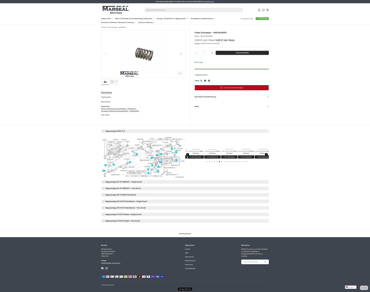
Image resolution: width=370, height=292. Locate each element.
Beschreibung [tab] (106, 92)
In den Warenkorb (242, 53)
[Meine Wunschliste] (263, 10)
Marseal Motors (110, 285)
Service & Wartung (145, 22)
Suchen (187, 249)
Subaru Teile (106, 19)
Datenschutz (189, 257)
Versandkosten (190, 268)
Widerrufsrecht (190, 261)
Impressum (189, 265)
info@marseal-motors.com (110, 263)
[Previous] (187, 154)
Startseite (104, 27)
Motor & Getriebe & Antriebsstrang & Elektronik (133, 19)
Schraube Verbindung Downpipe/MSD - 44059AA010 (120, 111)
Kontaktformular (209, 1)
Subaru (197, 36)
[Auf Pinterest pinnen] (209, 81)
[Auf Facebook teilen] (205, 81)
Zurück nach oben (185, 233)
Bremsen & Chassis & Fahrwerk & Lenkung (117, 22)
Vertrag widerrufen (185, 289)
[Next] (266, 154)
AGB (186, 253)
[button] (268, 10)
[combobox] (193, 10)
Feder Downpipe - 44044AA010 (117, 27)
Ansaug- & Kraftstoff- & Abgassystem (171, 19)
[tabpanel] (143, 106)
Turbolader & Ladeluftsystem (202, 19)
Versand (197, 43)
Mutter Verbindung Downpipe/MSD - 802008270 (118, 109)
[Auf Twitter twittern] (201, 81)
